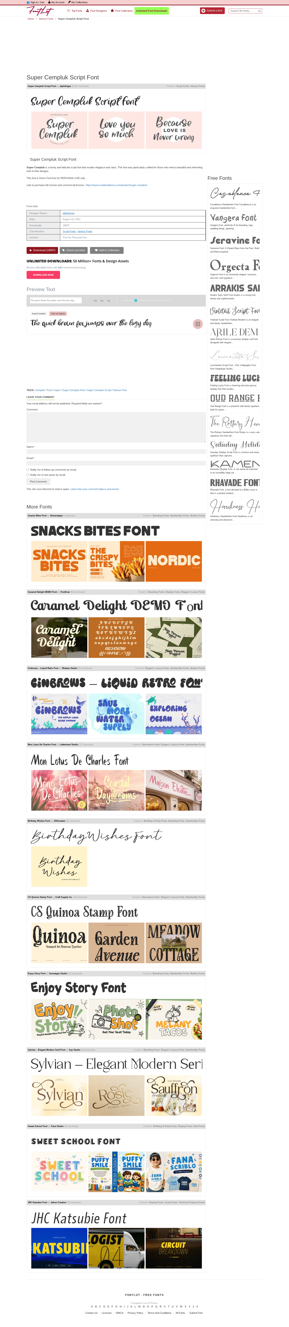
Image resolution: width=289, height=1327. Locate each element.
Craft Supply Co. (63, 897)
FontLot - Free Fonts (144, 1295)
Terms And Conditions (159, 1313)
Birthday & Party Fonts (155, 821)
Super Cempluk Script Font (42, 86)
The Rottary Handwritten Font (235, 423)
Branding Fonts (161, 515)
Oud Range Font (235, 399)
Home (31, 18)
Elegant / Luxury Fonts (193, 592)
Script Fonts (182, 86)
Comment (32, 409)
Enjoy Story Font (36, 973)
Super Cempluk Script (99, 390)
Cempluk (40, 390)
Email (30, 458)
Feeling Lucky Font (235, 379)
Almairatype (56, 515)
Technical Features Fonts (192, 1202)
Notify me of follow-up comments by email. (53, 469)
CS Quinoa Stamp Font (40, 897)
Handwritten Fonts (179, 515)
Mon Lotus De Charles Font (42, 744)
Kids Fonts (199, 1126)
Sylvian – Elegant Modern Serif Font (46, 1050)
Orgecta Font (235, 265)
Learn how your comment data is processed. (94, 489)
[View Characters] (198, 324)
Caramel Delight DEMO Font (42, 592)
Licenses (107, 1313)
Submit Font (196, 1313)
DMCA (119, 1313)
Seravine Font (235, 240)
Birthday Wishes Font (39, 821)
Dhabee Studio (69, 668)
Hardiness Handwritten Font (235, 506)
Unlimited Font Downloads (151, 10)
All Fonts (180, 1313)
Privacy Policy (135, 1313)
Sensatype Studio (58, 973)
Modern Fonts (197, 515)
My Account (57, 2)
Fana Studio (57, 1126)
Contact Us (91, 1313)
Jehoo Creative (58, 1202)
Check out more (75, 250)
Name (31, 446)
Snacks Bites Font (37, 515)
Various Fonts (46, 18)
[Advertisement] (144, 44)
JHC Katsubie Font (37, 1202)
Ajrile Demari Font (235, 333)
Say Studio (74, 1050)
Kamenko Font (235, 464)
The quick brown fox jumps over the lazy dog (91, 324)
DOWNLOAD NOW (43, 275)
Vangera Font (233, 218)
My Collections (79, 2)
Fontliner (65, 592)
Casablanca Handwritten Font (235, 194)
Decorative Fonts (151, 744)
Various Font (120, 390)
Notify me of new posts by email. (48, 474)
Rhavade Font (235, 483)
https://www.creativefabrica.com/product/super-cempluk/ (116, 185)
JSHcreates (59, 821)
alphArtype (65, 86)
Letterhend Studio (69, 744)
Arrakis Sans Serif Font (235, 288)
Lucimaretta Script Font (235, 355)
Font (49, 390)
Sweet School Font (37, 1126)
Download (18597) (44, 250)
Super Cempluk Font (73, 390)
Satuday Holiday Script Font (235, 446)
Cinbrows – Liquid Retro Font (43, 668)
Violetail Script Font (235, 310)
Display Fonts (173, 592)
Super (57, 390)
